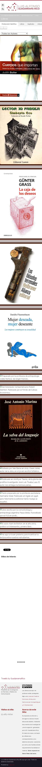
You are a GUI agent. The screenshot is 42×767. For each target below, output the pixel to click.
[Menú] (2, 4)
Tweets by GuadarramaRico (13, 678)
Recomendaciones (27, 15)
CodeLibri (12, 765)
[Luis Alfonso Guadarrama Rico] (23, 7)
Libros (22, 24)
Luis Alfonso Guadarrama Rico (10, 15)
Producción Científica (9, 24)
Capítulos (31, 24)
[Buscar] (2, 8)
